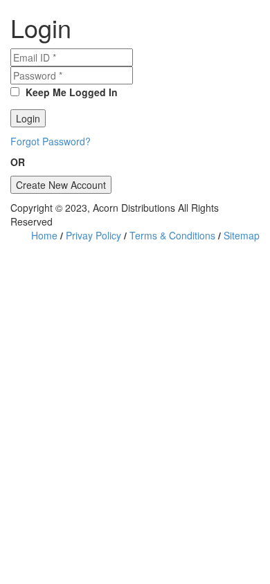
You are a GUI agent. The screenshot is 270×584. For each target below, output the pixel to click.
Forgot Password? (50, 141)
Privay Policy (93, 235)
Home (44, 235)
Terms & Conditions (172, 235)
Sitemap (242, 235)
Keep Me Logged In (70, 92)
